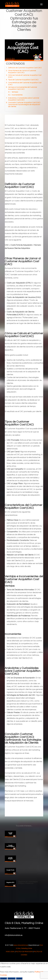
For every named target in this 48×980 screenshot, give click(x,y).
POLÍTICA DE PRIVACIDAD (24, 951)
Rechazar (11, 978)
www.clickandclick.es (21, 945)
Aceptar (3, 978)
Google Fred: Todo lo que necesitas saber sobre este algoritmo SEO (28, 833)
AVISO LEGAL (10, 951)
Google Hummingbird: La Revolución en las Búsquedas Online (28, 846)
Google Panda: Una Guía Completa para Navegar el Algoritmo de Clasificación (28, 870)
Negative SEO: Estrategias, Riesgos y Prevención (28, 882)
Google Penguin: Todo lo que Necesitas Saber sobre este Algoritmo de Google (28, 858)
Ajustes (19, 978)
